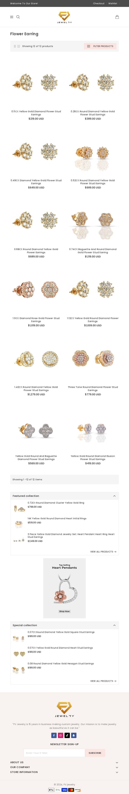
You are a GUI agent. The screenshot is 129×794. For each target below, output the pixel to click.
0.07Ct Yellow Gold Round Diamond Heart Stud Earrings (60, 647)
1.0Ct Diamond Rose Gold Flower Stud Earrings (36, 320)
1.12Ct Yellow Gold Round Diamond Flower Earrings (92, 320)
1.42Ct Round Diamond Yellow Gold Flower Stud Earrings (36, 389)
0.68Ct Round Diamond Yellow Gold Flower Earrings (36, 251)
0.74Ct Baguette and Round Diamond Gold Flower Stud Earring (93, 251)
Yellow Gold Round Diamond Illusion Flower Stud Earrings (93, 458)
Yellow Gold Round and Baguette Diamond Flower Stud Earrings (36, 458)
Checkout (99, 3)
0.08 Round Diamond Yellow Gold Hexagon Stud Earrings (61, 663)
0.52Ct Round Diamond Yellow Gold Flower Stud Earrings (93, 182)
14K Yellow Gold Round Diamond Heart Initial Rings (57, 518)
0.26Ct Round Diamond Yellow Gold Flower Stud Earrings (93, 113)
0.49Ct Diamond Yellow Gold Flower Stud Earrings (36, 182)
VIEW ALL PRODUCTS (101, 551)
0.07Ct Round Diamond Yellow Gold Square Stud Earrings (61, 632)
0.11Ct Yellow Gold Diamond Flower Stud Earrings (36, 113)
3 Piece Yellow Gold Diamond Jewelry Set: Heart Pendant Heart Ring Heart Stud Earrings (71, 535)
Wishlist (112, 3)
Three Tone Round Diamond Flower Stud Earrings (93, 389)
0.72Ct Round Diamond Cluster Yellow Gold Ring (56, 502)
